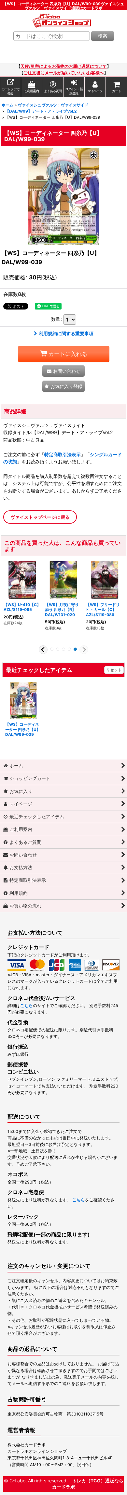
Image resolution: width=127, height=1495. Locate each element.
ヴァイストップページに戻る (40, 517)
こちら (26, 1005)
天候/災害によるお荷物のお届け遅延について (64, 66)
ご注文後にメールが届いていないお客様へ (63, 72)
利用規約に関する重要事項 (66, 333)
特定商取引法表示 (62, 454)
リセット (114, 669)
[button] (63, 386)
